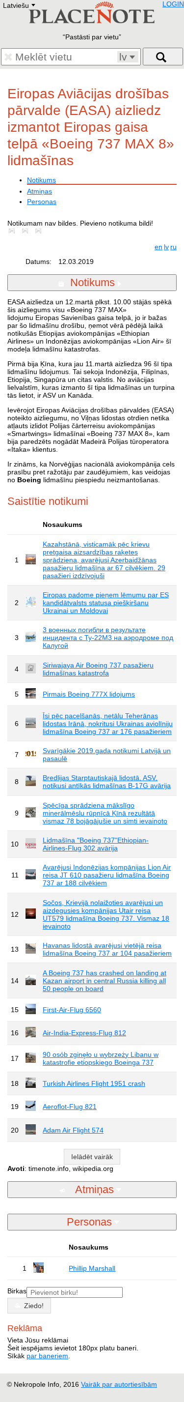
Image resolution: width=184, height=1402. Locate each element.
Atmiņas (39, 191)
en (158, 247)
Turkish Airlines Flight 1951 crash (94, 1083)
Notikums (41, 180)
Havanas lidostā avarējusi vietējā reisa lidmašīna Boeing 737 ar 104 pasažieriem (107, 949)
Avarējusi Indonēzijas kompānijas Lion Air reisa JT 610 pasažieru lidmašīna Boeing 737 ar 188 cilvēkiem (107, 875)
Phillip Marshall (92, 1268)
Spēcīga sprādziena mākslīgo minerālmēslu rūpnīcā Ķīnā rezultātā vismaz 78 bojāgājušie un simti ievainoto (105, 813)
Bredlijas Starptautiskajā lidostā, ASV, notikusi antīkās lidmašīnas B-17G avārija (107, 781)
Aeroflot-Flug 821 (70, 1106)
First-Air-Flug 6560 (72, 1010)
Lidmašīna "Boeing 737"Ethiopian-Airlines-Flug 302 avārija (96, 844)
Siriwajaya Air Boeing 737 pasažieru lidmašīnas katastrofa (98, 669)
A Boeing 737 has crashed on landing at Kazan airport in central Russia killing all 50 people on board (104, 981)
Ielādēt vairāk (92, 1157)
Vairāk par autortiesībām (119, 1384)
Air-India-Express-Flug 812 (84, 1033)
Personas (41, 201)
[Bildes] (14, 231)
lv (166, 247)
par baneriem (47, 1356)
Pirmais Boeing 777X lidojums (89, 694)
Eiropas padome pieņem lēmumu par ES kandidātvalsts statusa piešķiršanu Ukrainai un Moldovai (106, 602)
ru (173, 247)
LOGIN (173, 4)
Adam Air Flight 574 (73, 1130)
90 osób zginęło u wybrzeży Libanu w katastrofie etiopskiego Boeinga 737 (100, 1058)
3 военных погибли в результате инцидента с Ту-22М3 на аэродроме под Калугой (108, 637)
